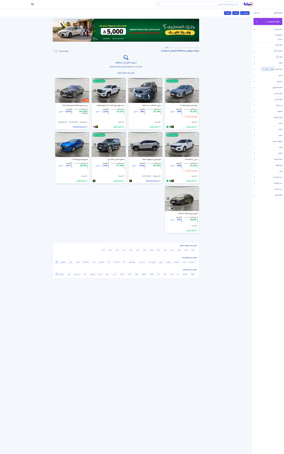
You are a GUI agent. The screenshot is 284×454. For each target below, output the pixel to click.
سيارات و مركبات (187, 47)
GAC (158, 274)
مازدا (165, 274)
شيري (100, 274)
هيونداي (184, 274)
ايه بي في (142, 262)
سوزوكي (245, 13)
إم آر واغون (132, 262)
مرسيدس (92, 274)
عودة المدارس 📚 (273, 21)
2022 (165, 250)
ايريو (184, 262)
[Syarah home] (248, 4)
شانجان (122, 274)
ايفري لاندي (152, 262)
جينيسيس (61, 274)
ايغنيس (168, 262)
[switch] (55, 51)
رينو (85, 274)
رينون (70, 262)
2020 (151, 250)
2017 (137, 250)
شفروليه (143, 274)
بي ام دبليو (77, 274)
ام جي (114, 274)
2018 (228, 13)
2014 (117, 250)
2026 (192, 250)
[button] (196, 81)
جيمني (78, 262)
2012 (103, 250)
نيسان (171, 274)
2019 (144, 250)
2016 (130, 250)
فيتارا (236, 13)
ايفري (161, 262)
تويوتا (192, 274)
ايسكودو (176, 262)
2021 (158, 250)
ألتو (109, 262)
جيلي (69, 274)
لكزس (129, 274)
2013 (110, 250)
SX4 (124, 262)
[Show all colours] (169, 208)
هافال (152, 274)
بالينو (94, 262)
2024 (179, 250)
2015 (124, 250)
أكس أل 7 (116, 262)
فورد (136, 274)
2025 (185, 250)
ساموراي (62, 262)
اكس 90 (191, 262)
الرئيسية (196, 47)
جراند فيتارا (86, 262)
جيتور (107, 274)
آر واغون (101, 262)
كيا (178, 274)
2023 (172, 250)
